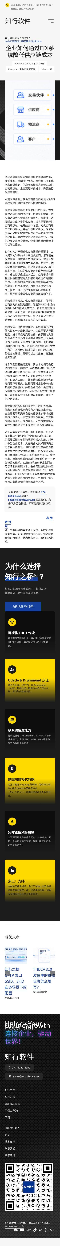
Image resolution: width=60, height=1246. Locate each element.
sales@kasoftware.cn (22, 499)
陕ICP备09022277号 (14, 172)
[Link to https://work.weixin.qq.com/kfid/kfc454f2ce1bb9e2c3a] (16, 1230)
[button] (7, 973)
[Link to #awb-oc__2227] (51, 21)
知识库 (32, 69)
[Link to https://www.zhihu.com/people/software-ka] (29, 1230)
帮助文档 (24, 69)
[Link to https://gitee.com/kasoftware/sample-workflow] (40, 1230)
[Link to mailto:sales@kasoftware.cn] (51, 1230)
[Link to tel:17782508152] (46, 1230)
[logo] (17, 19)
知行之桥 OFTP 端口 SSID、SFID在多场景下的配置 (16, 981)
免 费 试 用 (29, 522)
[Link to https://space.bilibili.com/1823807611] (22, 1230)
